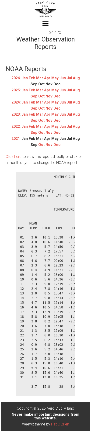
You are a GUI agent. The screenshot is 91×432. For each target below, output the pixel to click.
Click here (13, 156)
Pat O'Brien (60, 424)
